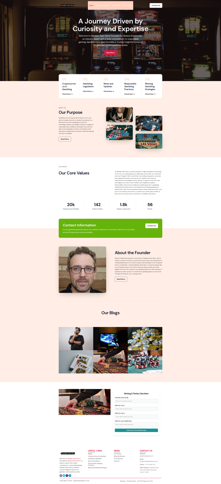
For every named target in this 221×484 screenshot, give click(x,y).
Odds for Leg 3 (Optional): (123, 421)
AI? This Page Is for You (145, 481)
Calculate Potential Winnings (136, 430)
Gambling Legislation (95, 458)
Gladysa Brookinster (73, 461)
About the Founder (102, 5)
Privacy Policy (131, 481)
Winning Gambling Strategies (97, 467)
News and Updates (94, 461)
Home (91, 5)
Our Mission (116, 5)
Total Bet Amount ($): (122, 397)
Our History (117, 454)
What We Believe (119, 456)
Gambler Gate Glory (74, 458)
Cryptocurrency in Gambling (97, 456)
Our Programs (118, 458)
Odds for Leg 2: (120, 413)
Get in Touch (127, 5)
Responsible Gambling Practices (95, 464)
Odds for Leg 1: (120, 405)
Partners (117, 461)
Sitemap (122, 481)
